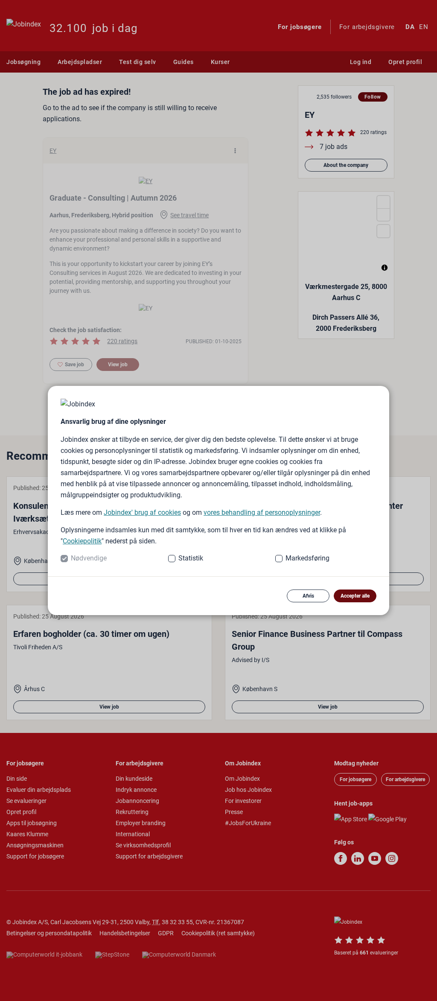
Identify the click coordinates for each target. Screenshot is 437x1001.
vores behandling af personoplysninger (262, 512)
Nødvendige (89, 558)
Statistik (190, 558)
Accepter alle (355, 596)
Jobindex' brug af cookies (142, 512)
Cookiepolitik (82, 541)
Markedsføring (307, 558)
